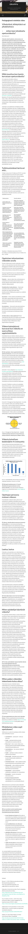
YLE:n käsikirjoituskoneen (8, 721)
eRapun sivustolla (21, 719)
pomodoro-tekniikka (7, 95)
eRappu (14, 4)
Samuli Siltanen (5, 129)
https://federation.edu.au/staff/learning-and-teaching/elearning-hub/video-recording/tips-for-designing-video (13, 894)
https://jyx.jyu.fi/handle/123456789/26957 (12, 911)
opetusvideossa (5, 139)
